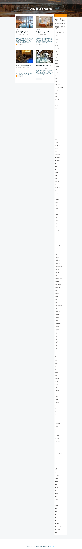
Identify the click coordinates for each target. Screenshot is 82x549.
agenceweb (56, 91)
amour (56, 97)
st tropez (56, 493)
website (56, 532)
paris (55, 432)
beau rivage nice (57, 132)
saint (55, 472)
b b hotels (56, 120)
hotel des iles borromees (58, 278)
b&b (55, 121)
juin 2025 (56, 57)
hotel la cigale (57, 297)
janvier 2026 (57, 47)
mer (55, 393)
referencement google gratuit (59, 453)
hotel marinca (57, 317)
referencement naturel (58, 456)
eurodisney (56, 191)
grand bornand (57, 229)
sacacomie (56, 471)
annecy (37, 63)
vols (55, 517)
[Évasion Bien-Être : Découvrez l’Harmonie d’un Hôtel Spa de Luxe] (24, 21)
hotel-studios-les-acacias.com (22, 2)
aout (55, 102)
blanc (56, 139)
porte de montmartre (58, 442)
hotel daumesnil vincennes (58, 266)
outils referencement (58, 423)
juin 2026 (56, 39)
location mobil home (58, 362)
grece (56, 235)
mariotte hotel (57, 378)
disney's (56, 178)
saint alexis (56, 474)
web (55, 530)
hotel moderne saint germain (59, 321)
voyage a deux (57, 520)
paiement (56, 427)
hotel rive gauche (57, 339)
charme (56, 163)
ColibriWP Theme (51, 546)
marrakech (56, 381)
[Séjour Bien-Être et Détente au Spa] (24, 56)
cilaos (56, 166)
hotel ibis (56, 296)
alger (56, 94)
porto (56, 445)
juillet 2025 (56, 56)
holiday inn (56, 250)
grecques (56, 238)
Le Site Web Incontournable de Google (60, 21)
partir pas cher (57, 435)
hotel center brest (57, 263)
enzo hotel (56, 188)
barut (56, 127)
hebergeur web (57, 248)
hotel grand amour (57, 293)
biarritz (56, 138)
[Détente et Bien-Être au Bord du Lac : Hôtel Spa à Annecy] (44, 56)
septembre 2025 (57, 53)
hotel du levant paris (58, 284)
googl (56, 217)
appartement (57, 105)
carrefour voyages (57, 154)
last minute (56, 360)
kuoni (56, 354)
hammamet (56, 239)
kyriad (56, 356)
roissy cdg (56, 468)
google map (56, 220)
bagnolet (56, 123)
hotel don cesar (57, 281)
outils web (56, 426)
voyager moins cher (58, 529)
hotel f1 (56, 290)
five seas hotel (57, 199)
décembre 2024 (57, 66)
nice (55, 411)
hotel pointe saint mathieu (58, 336)
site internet (56, 481)
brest (56, 144)
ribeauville (56, 462)
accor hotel (56, 79)
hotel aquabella (57, 257)
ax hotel (56, 115)
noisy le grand (57, 412)
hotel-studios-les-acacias (21, 34)
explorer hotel (57, 194)
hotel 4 (56, 254)
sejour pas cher (57, 475)
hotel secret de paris (58, 342)
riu (55, 466)
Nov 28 (27, 67)
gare (55, 209)
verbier (56, 508)
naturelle (56, 405)
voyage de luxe (57, 521)
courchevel (56, 169)
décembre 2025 (57, 48)
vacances (56, 505)
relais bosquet (57, 457)
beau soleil (56, 133)
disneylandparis (57, 181)
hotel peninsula (57, 335)
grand (56, 227)
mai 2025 (56, 59)
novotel (56, 415)
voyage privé (57, 524)
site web (56, 484)
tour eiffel (56, 499)
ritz (55, 463)
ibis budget (56, 351)
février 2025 (56, 63)
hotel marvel (57, 318)
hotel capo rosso (57, 260)
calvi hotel (56, 148)
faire (55, 196)
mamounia (56, 372)
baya (55, 130)
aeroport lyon (57, 82)
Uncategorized (38, 29)
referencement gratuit (58, 454)
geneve (56, 211)
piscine (56, 436)
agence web (56, 90)
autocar (56, 112)
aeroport (56, 81)
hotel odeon (57, 327)
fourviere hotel (57, 202)
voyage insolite (57, 523)
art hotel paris (57, 108)
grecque (56, 236)
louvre (56, 365)
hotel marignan (57, 315)
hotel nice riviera (57, 324)
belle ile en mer (57, 136)
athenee (56, 109)
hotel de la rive (57, 272)
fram (55, 203)
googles (56, 226)
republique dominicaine (58, 459)
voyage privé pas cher (58, 526)
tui (55, 502)
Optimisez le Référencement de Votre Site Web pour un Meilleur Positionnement (60, 24)
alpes (56, 96)
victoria (56, 511)
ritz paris (56, 465)
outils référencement (58, 424)
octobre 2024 (57, 69)
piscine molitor (57, 438)
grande (56, 233)
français (56, 205)
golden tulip (56, 214)
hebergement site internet (58, 245)
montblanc (56, 399)
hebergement (57, 244)
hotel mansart (57, 314)
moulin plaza (57, 402)
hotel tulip (56, 347)
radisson (56, 451)
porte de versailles (57, 444)
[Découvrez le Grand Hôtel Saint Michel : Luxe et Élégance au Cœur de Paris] (44, 21)
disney (56, 175)
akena (56, 93)
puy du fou (56, 450)
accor (56, 78)
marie (56, 375)
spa (18, 29)
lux (55, 366)
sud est (56, 496)
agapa (56, 85)
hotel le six (56, 308)
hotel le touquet (57, 309)
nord (55, 414)
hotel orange (57, 329)
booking (56, 141)
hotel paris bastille (57, 332)
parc (55, 429)
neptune (56, 408)
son (55, 490)
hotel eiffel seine (57, 287)
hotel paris (56, 330)
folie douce (56, 200)
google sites (57, 224)
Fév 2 (46, 68)
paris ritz (56, 433)
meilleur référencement (58, 390)
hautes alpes (57, 241)
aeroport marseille (57, 84)
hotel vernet (56, 348)
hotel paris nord (57, 333)
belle (55, 135)
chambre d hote (57, 157)
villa (55, 514)
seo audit (56, 478)
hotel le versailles (57, 311)
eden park (56, 184)
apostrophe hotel (57, 103)
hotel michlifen (57, 320)
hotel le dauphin (57, 303)
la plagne (56, 357)
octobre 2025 (57, 51)
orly (55, 421)
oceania (56, 417)
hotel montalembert (58, 323)
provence (56, 448)
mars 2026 (56, 44)
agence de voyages (57, 88)
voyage (56, 518)
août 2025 (56, 54)
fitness (56, 197)
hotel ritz (56, 338)
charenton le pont (57, 160)
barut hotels (56, 129)
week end (56, 533)
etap (55, 190)
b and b (56, 118)
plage (56, 439)
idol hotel (56, 353)
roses (56, 469)
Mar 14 (47, 34)
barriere (56, 124)
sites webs (56, 487)
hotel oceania (57, 326)
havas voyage (57, 242)
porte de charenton (57, 441)
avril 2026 (56, 42)
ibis (55, 350)
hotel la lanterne (57, 299)
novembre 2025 (57, 50)
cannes (56, 151)
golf (55, 215)
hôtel (17, 29)
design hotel (57, 172)
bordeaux (56, 142)
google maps (57, 221)
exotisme (56, 193)
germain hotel (57, 212)
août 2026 (56, 36)
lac (55, 359)
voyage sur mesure (57, 527)
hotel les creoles (57, 312)
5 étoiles (56, 76)
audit (56, 111)
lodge (56, 363)
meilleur (56, 387)
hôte (55, 251)
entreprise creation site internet (59, 187)
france (56, 206)
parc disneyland (57, 430)
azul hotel (56, 117)
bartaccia (56, 126)
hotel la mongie (57, 300)
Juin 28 (27, 34)
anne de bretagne (57, 99)
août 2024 (56, 72)
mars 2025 (56, 62)
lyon (55, 369)
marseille (56, 384)
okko (56, 420)
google (56, 218)
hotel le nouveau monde (58, 305)
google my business (58, 223)
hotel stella (56, 345)
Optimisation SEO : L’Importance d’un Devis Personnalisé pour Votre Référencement (60, 27)
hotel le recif (57, 306)
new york (56, 409)
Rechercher (64, 15)
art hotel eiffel (57, 106)
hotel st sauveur (57, 344)
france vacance (57, 208)
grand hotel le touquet (58, 230)
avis (55, 114)
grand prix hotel (57, 232)
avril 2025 (56, 60)
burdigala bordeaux (57, 145)
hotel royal (56, 341)
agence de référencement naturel (59, 87)
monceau (56, 396)
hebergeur (56, 247)
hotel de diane (57, 269)
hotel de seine (57, 275)
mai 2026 (56, 41)
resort (56, 460)
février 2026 (56, 45)
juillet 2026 (56, 38)
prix (55, 447)
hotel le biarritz (57, 302)
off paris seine (57, 418)
